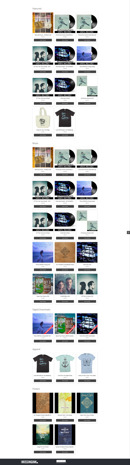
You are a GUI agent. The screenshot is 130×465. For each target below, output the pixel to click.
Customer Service (61, 461)
